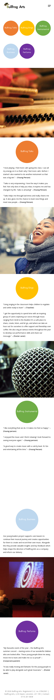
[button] (49, 6)
